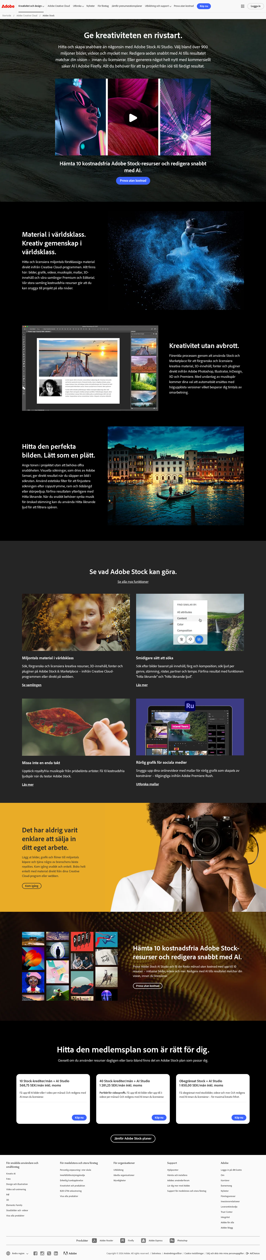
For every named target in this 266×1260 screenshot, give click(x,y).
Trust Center (227, 1212)
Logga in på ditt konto (231, 1170)
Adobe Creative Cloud (59, 5)
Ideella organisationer (124, 1175)
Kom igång (31, 886)
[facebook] (35, 1253)
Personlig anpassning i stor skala (75, 1170)
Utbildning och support (157, 5)
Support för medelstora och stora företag (186, 1191)
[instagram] (42, 1253)
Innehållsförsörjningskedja (72, 1175)
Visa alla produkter (15, 1215)
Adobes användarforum (178, 1180)
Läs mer (142, 685)
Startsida (6, 15)
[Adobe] (8, 6)
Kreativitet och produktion (72, 1185)
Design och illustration (17, 1184)
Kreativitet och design (30, 5)
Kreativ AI (11, 1173)
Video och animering (16, 1189)
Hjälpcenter (172, 1170)
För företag (103, 5)
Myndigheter (120, 1180)
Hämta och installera (177, 1175)
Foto (8, 1179)
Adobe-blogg (227, 1227)
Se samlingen (31, 685)
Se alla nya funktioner (133, 582)
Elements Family (14, 1205)
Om (222, 1175)
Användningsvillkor (173, 1253)
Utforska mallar (147, 784)
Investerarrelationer (230, 1201)
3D (7, 1200)
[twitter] (49, 1253)
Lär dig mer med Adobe (178, 1185)
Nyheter (90, 5)
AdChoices (255, 1253)
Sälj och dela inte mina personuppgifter (225, 1253)
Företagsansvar (228, 1196)
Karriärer (225, 1180)
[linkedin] (56, 1253)
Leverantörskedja (229, 1206)
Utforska (77, 5)
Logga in (256, 6)
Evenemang (226, 1185)
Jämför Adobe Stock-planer (133, 1138)
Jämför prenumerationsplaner (127, 5)
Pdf (7, 1194)
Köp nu (204, 6)
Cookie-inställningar (194, 1253)
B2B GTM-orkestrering (71, 1191)
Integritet (225, 1217)
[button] (243, 6)
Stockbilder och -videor (17, 1210)
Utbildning (118, 1170)
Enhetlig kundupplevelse (71, 1180)
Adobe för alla (227, 1222)
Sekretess (156, 1253)
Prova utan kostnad (184, 5)
